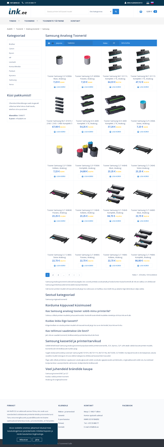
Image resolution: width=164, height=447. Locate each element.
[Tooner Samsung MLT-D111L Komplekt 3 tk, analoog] (115, 60)
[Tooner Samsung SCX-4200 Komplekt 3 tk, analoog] (87, 105)
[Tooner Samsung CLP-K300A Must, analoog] (59, 60)
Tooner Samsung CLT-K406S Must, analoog (143, 211)
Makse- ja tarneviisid (66, 411)
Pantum (12, 71)
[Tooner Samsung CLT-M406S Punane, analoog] (87, 239)
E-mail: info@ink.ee (91, 427)
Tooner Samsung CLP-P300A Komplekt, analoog (87, 166)
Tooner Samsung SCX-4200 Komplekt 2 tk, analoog (115, 122)
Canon (11, 48)
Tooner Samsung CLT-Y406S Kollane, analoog (115, 256)
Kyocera (12, 75)
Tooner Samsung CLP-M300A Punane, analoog (87, 77)
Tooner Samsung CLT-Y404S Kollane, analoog (87, 211)
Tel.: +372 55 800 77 (91, 423)
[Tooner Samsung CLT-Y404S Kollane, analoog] (87, 194)
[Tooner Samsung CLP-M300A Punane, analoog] (87, 60)
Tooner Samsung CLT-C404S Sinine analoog (143, 166)
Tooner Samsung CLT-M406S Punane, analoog (87, 256)
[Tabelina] (50, 43)
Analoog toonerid (32, 29)
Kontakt (61, 427)
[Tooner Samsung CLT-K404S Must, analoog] (115, 149)
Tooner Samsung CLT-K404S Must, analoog (115, 166)
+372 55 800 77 (30, 3)
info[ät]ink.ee (21, 118)
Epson (11, 53)
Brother (12, 44)
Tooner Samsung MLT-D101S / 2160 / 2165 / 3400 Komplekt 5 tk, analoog (60, 122)
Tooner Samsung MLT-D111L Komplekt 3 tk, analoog (115, 77)
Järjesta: (59, 43)
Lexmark (12, 62)
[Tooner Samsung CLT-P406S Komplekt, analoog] (143, 239)
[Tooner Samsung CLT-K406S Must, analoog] (143, 194)
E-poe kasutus (64, 419)
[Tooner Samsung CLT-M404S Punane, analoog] (59, 194)
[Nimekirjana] (53, 43)
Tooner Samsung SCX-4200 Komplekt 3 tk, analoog (87, 122)
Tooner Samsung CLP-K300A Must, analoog (59, 77)
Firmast (61, 423)
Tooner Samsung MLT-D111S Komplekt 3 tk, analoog (143, 77)
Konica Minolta (14, 66)
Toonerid (19, 29)
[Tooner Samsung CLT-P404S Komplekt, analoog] (115, 194)
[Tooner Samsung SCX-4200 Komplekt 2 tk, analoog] (115, 105)
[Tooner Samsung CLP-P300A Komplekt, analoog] (87, 149)
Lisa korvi (60, 87)
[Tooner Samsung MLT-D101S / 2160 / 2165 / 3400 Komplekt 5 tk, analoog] (59, 105)
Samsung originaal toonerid (56, 299)
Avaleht (9, 29)
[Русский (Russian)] (152, 3)
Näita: (105, 43)
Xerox (11, 84)
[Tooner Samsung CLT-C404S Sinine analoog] (143, 149)
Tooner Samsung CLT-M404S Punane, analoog (59, 211)
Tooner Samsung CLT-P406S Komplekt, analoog (143, 256)
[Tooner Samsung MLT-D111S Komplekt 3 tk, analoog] (143, 60)
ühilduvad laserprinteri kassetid (98, 356)
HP (10, 57)
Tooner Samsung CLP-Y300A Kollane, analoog (59, 166)
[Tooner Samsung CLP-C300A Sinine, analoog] (143, 105)
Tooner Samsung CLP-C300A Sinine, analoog (143, 122)
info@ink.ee (15, 3)
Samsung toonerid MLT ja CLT (56, 373)
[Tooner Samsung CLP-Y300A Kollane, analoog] (59, 149)
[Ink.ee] (18, 10)
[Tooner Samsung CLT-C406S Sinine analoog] (59, 239)
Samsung (12, 80)
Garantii (61, 415)
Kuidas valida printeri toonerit (57, 376)
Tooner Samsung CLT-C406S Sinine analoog (59, 256)
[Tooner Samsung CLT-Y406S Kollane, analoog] (115, 239)
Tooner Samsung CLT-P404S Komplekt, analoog (115, 211)
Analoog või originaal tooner (56, 379)
